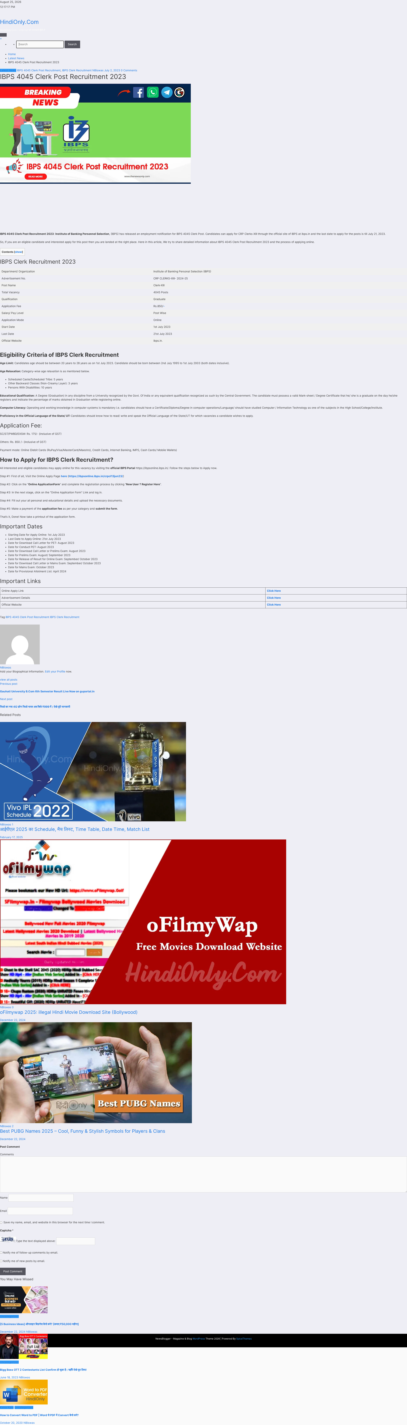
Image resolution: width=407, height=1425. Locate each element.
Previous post (8, 683)
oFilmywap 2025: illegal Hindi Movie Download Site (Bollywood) (69, 1012)
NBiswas (97, 70)
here (64, 476)
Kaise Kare (7, 1407)
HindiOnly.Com (19, 21)
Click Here (274, 590)
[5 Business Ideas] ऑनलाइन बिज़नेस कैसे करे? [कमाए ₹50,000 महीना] (39, 1324)
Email (4, 1210)
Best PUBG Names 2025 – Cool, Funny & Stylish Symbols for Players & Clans (82, 1131)
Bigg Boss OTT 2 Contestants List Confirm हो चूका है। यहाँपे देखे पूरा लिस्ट (43, 1369)
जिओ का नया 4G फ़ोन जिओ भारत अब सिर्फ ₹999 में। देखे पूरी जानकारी (35, 706)
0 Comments (129, 70)
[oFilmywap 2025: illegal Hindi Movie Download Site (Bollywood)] (143, 1003)
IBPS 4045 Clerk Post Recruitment (39, 70)
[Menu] (3, 35)
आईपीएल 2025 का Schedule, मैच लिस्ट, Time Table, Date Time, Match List (75, 829)
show (18, 251)
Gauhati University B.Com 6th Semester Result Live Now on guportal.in (47, 691)
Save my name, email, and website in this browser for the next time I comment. (54, 1222)
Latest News (8, 70)
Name (4, 1197)
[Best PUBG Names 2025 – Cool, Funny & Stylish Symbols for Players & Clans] (96, 1122)
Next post (6, 699)
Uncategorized (9, 1316)
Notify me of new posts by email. (24, 1261)
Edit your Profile (55, 671)
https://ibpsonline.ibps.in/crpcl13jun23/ (96, 476)
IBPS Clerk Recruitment (77, 70)
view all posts (8, 679)
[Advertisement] (203, 208)
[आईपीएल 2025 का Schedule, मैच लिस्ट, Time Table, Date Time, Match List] (93, 820)
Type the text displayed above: (35, 1241)
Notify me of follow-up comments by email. (30, 1252)
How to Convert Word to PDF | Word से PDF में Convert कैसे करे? (39, 1415)
